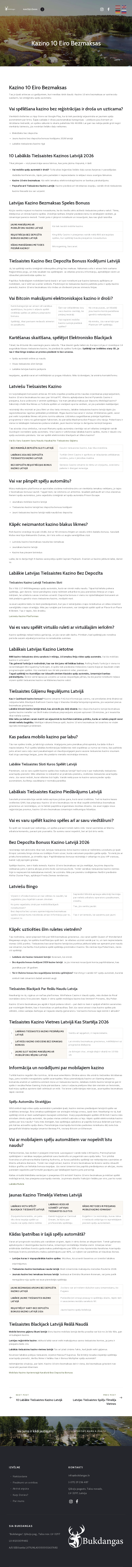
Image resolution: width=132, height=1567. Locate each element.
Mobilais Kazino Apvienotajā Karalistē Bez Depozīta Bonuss (41, 1372)
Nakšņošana (20, 1476)
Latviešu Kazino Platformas (23, 616)
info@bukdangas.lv (79, 1475)
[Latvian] (118, 6)
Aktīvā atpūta (21, 1488)
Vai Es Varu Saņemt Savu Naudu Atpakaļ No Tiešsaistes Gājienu (43, 440)
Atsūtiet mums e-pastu (90, 1431)
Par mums (18, 1501)
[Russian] (124, 11)
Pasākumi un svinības (25, 1482)
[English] (124, 6)
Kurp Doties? (20, 1494)
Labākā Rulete (16, 1184)
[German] (118, 11)
